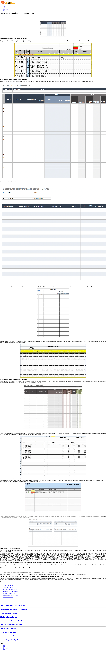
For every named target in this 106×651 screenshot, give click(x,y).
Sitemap (4, 649)
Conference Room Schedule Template (9, 600)
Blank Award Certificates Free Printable (11, 624)
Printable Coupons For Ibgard (9, 640)
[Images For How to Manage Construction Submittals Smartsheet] (53, 406)
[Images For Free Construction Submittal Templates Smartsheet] (53, 131)
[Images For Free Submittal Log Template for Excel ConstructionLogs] (53, 312)
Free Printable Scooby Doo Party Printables (10, 591)
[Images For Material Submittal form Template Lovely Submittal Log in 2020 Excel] (53, 28)
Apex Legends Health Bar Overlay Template (10, 595)
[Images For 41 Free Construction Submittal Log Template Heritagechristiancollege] (53, 60)
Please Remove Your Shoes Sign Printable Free (13, 609)
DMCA (4, 647)
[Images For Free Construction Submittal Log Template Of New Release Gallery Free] (53, 497)
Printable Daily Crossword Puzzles (9, 593)
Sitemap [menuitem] (4, 10)
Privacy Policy (5, 648)
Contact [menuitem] (4, 6)
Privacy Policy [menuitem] (5, 9)
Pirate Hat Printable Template (8, 597)
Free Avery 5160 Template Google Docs (11, 636)
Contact (4, 645)
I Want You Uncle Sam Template (8, 598)
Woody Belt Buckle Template (8, 613)
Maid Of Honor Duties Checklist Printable (12, 605)
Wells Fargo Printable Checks (8, 587)
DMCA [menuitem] (4, 8)
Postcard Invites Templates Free (8, 585)
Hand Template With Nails (8, 632)
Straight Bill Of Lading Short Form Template (10, 589)
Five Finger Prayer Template (8, 617)
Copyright (4, 646)
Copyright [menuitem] (4, 7)
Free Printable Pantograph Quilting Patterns (13, 620)
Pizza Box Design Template (8, 628)
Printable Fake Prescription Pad (8, 583)
